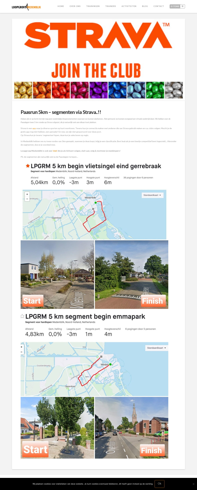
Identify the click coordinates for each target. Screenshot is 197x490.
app (34, 128)
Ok (159, 483)
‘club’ (55, 151)
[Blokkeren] (193, 484)
